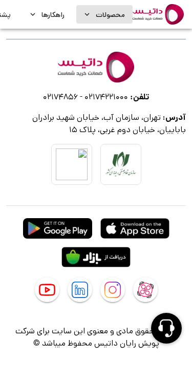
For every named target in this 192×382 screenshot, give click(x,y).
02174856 (60, 96)
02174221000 (106, 96)
